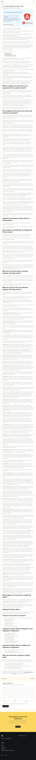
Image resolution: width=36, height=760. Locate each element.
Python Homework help (8, 54)
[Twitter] (21, 735)
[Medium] (19, 735)
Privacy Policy (4, 747)
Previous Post (4, 678)
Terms (6, 755)
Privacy (3, 755)
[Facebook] (23, 735)
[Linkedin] (25, 735)
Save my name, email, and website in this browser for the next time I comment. (16, 703)
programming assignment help (28, 672)
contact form (15, 673)
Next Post (33, 678)
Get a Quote (18, 726)
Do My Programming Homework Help (10, 55)
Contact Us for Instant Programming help (8, 750)
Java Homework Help (8, 53)
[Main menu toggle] (34, 2)
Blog (2, 746)
